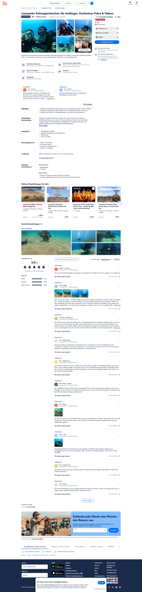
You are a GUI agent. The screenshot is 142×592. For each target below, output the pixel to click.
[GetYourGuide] (5, 3)
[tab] (35, 546)
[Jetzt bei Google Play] (58, 566)
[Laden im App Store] (58, 573)
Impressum (68, 568)
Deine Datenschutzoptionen (73, 573)
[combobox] (106, 259)
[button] (39, 17)
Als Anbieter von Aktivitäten (111, 566)
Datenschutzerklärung (71, 570)
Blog (96, 570)
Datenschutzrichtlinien (37, 539)
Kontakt (68, 565)
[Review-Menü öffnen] (119, 269)
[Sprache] (130, 2)
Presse (96, 573)
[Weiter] (120, 203)
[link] (33, 203)
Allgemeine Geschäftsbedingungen (74, 576)
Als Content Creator (112, 570)
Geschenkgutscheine (100, 576)
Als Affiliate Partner (112, 572)
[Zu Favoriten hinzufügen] (42, 188)
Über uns (97, 565)
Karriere (97, 568)
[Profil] (136, 2)
